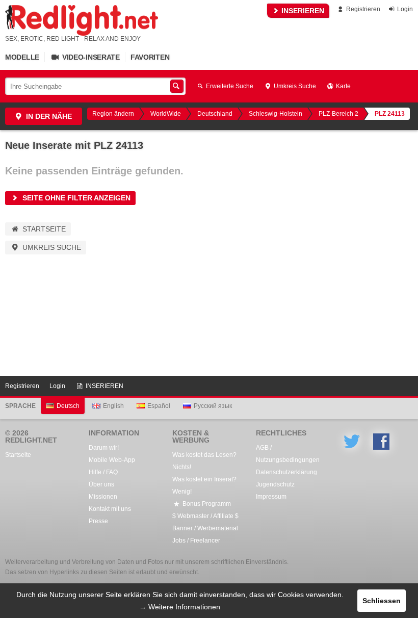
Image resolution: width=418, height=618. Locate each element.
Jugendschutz (275, 484)
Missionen (103, 496)
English (113, 405)
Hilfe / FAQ (103, 472)
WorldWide (165, 113)
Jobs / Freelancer (196, 540)
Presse (98, 521)
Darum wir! (104, 447)
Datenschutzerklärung (286, 472)
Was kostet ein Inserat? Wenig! (204, 485)
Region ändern (113, 113)
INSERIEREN (301, 11)
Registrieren (362, 9)
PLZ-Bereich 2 (338, 113)
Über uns (101, 484)
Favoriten (149, 57)
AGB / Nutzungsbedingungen (288, 454)
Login (404, 9)
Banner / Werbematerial (205, 528)
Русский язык (213, 405)
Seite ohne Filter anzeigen (75, 198)
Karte (342, 86)
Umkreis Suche (294, 86)
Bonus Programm (206, 503)
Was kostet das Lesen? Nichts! (204, 461)
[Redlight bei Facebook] (381, 441)
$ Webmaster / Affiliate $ (205, 516)
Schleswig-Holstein (275, 113)
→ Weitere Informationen (179, 607)
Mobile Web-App (112, 460)
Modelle (22, 57)
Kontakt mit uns (110, 508)
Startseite (43, 229)
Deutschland (214, 113)
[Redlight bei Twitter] (351, 441)
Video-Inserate (90, 57)
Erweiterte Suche (228, 86)
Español (158, 405)
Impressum (271, 496)
